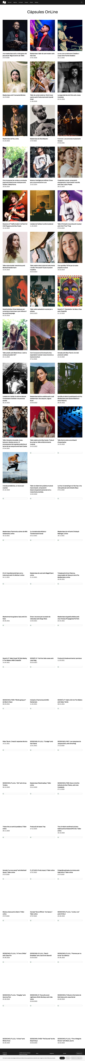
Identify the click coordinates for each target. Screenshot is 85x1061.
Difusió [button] (31, 2)
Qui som (9, 2)
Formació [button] (21, 2)
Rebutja (67, 1058)
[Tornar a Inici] (4, 2)
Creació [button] (26, 2)
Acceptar (62, 1058)
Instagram (5, 1054)
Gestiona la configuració (77, 1058)
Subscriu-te (79, 1053)
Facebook (5, 1052)
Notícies (36, 2)
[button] (81, 2)
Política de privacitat (23, 1054)
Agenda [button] (15, 2)
